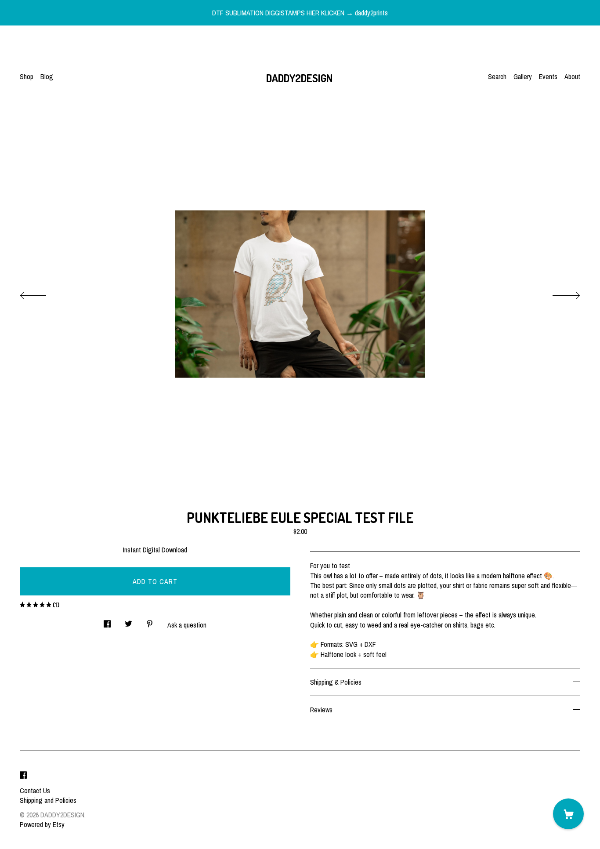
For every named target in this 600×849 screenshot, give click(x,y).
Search (497, 76)
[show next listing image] (558, 293)
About (572, 76)
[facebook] (23, 775)
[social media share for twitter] (128, 621)
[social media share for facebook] (107, 621)
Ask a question (186, 625)
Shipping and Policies (48, 800)
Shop (26, 76)
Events (548, 76)
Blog (46, 76)
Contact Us (35, 790)
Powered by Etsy (42, 824)
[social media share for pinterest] (149, 621)
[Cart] (568, 813)
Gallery (522, 76)
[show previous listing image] (42, 293)
